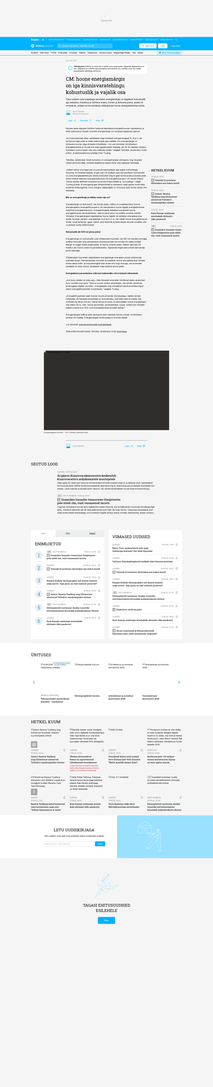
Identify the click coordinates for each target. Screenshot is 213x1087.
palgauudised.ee (166, 40)
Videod (82, 52)
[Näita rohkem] (176, 39)
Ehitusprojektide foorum (87, 695)
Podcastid (62, 52)
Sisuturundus (105, 52)
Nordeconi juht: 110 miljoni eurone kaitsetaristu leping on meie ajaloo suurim (161, 759)
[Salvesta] (99, 551)
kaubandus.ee (105, 40)
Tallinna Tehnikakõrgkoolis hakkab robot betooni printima (142, 561)
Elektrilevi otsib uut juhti (129, 609)
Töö (134, 52)
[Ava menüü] (43, 39)
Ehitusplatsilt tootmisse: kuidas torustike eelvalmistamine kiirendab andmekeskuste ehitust (164, 807)
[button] (68, 843)
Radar (140, 52)
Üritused (73, 52)
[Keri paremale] (179, 682)
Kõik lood (44, 52)
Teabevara (92, 52)
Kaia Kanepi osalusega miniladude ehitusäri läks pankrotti (163, 216)
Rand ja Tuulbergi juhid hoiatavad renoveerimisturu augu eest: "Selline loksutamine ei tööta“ (48, 807)
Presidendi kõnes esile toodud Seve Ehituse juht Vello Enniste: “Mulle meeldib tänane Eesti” (124, 759)
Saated (34, 797)
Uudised (61, 472)
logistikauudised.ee (90, 40)
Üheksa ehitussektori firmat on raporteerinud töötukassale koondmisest (83, 759)
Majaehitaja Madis (122, 52)
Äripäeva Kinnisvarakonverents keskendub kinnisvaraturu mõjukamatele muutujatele (86, 477)
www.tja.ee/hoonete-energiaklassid (95, 324)
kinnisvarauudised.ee (56, 40)
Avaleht (34, 52)
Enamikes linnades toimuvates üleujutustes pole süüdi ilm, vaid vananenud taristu (166, 232)
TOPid (53, 52)
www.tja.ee (122, 331)
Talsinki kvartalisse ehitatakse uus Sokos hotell (75, 569)
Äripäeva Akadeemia (50, 695)
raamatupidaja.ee (151, 40)
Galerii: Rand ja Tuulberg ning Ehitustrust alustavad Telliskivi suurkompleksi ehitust (47, 759)
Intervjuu (152, 750)
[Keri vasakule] (34, 682)
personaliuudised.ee (120, 40)
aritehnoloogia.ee (136, 40)
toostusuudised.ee (73, 40)
